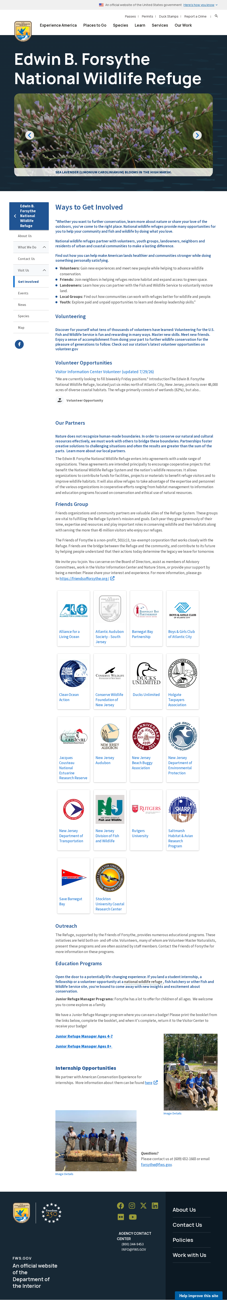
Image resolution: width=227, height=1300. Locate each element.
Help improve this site (198, 1295)
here (148, 1082)
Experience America (58, 25)
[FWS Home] (23, 31)
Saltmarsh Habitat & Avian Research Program (180, 838)
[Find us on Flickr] (122, 1217)
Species (120, 25)
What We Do (27, 247)
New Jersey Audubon (105, 760)
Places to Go (94, 25)
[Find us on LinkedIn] (156, 1205)
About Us (25, 236)
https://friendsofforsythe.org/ (84, 578)
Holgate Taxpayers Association (177, 699)
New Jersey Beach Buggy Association (142, 762)
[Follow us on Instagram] (133, 1205)
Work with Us (189, 1254)
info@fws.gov (133, 1249)
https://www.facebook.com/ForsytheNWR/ (32, 344)
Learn (140, 25)
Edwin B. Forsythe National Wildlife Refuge (28, 216)
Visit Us (23, 270)
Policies (183, 1239)
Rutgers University (140, 833)
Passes (130, 16)
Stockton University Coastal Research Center (110, 904)
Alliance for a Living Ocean (69, 634)
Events (23, 293)
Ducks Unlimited (146, 694)
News (22, 304)
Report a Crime (195, 16)
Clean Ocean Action (69, 697)
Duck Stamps (168, 16)
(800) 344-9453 (132, 1244)
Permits (147, 16)
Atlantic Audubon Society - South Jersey (110, 636)
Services (160, 25)
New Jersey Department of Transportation (71, 835)
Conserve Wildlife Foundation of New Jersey (109, 699)
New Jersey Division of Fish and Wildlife (107, 835)
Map (21, 327)
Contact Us (26, 258)
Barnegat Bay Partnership (142, 634)
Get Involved (28, 281)
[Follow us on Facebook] (122, 1205)
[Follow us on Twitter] (145, 1205)
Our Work (183, 25)
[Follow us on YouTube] (134, 1217)
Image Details (173, 1113)
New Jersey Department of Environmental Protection (180, 765)
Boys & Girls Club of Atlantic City (181, 634)
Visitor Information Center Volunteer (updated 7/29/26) (104, 371)
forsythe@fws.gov (156, 1164)
